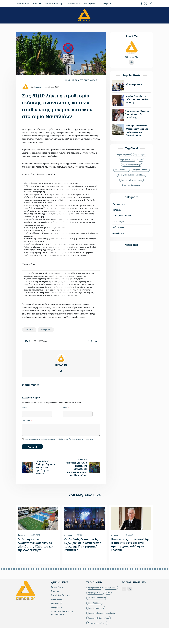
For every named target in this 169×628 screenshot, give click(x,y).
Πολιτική (37, 3)
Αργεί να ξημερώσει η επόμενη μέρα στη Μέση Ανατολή (136, 99)
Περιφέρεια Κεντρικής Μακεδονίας (131, 175)
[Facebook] (124, 589)
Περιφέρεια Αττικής (140, 170)
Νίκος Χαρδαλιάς (121, 170)
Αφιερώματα (105, 3)
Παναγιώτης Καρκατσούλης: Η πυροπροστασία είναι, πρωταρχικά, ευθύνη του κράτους (130, 544)
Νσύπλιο (29, 330)
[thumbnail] (27, 467)
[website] (61, 371)
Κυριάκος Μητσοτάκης (131, 165)
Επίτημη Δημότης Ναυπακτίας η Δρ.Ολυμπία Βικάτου (45, 469)
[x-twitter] (145, 4)
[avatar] (61, 358)
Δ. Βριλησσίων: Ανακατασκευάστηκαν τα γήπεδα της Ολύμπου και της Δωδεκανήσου (35, 545)
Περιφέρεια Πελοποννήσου (131, 180)
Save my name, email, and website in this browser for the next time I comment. (59, 439)
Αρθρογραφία (90, 3)
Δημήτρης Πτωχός (127, 160)
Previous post (42, 461)
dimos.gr (37, 87)
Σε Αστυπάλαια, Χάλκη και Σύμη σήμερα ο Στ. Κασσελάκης (137, 114)
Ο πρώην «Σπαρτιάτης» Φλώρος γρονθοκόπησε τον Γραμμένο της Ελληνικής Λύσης (136, 131)
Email (66, 408)
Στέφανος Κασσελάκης (131, 185)
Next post (82, 460)
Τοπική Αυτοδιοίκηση (54, 3)
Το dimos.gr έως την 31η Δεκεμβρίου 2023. (62, 613)
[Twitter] (129, 589)
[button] (1, 569)
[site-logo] (84, 15)
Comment (27, 420)
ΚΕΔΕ (141, 160)
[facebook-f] (141, 3)
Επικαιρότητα (23, 3)
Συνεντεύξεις (74, 3)
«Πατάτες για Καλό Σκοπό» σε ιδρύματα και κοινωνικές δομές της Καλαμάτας (76, 468)
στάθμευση (45, 330)
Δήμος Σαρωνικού (133, 84)
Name (25, 408)
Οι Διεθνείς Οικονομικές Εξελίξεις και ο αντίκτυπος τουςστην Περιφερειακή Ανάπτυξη (82, 545)
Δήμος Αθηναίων (124, 155)
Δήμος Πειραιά (140, 155)
